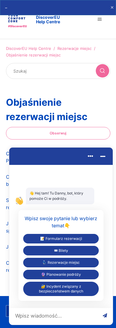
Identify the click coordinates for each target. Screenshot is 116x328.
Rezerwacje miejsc (74, 48)
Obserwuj (58, 133)
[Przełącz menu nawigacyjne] (99, 19)
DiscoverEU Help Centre (28, 48)
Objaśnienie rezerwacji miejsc (33, 55)
